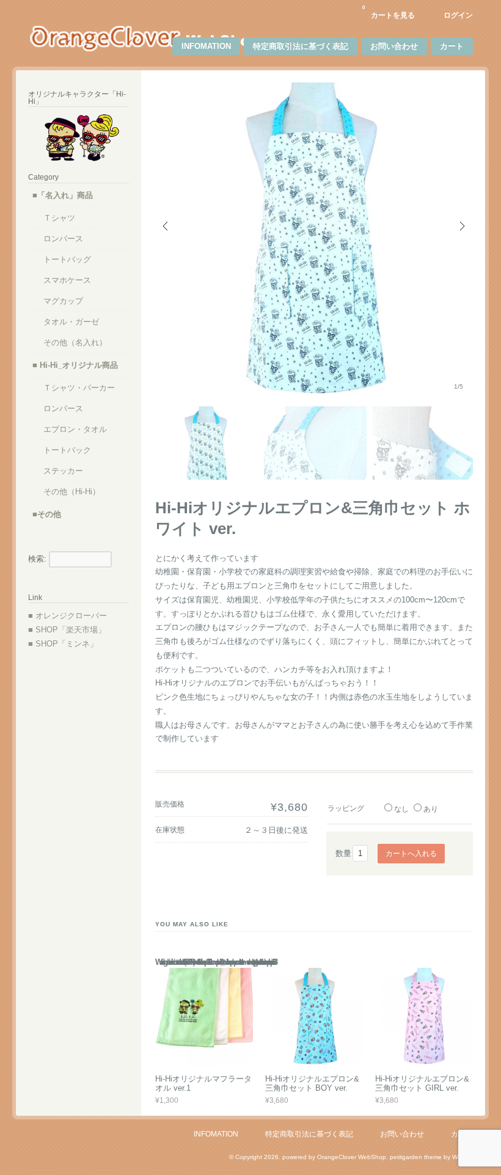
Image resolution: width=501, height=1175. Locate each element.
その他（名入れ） (75, 342)
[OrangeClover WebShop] (144, 49)
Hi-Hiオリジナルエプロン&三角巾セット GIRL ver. (422, 1083)
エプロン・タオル (75, 429)
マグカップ (63, 301)
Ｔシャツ (59, 217)
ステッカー (63, 470)
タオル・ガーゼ (71, 321)
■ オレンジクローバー (67, 615)
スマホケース (67, 280)
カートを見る (388, 12)
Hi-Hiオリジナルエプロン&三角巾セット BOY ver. (312, 1083)
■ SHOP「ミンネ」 (63, 643)
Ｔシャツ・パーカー (79, 387)
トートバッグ (67, 259)
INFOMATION (206, 46)
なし (401, 809)
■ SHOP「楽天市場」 (67, 629)
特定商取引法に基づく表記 (300, 46)
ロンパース (63, 238)
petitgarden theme (416, 1157)
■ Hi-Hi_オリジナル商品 (75, 365)
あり (430, 809)
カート (452, 46)
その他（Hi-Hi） (71, 491)
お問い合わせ (394, 46)
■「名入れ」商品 (62, 195)
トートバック (67, 450)
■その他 (46, 514)
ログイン (458, 15)
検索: (37, 558)
